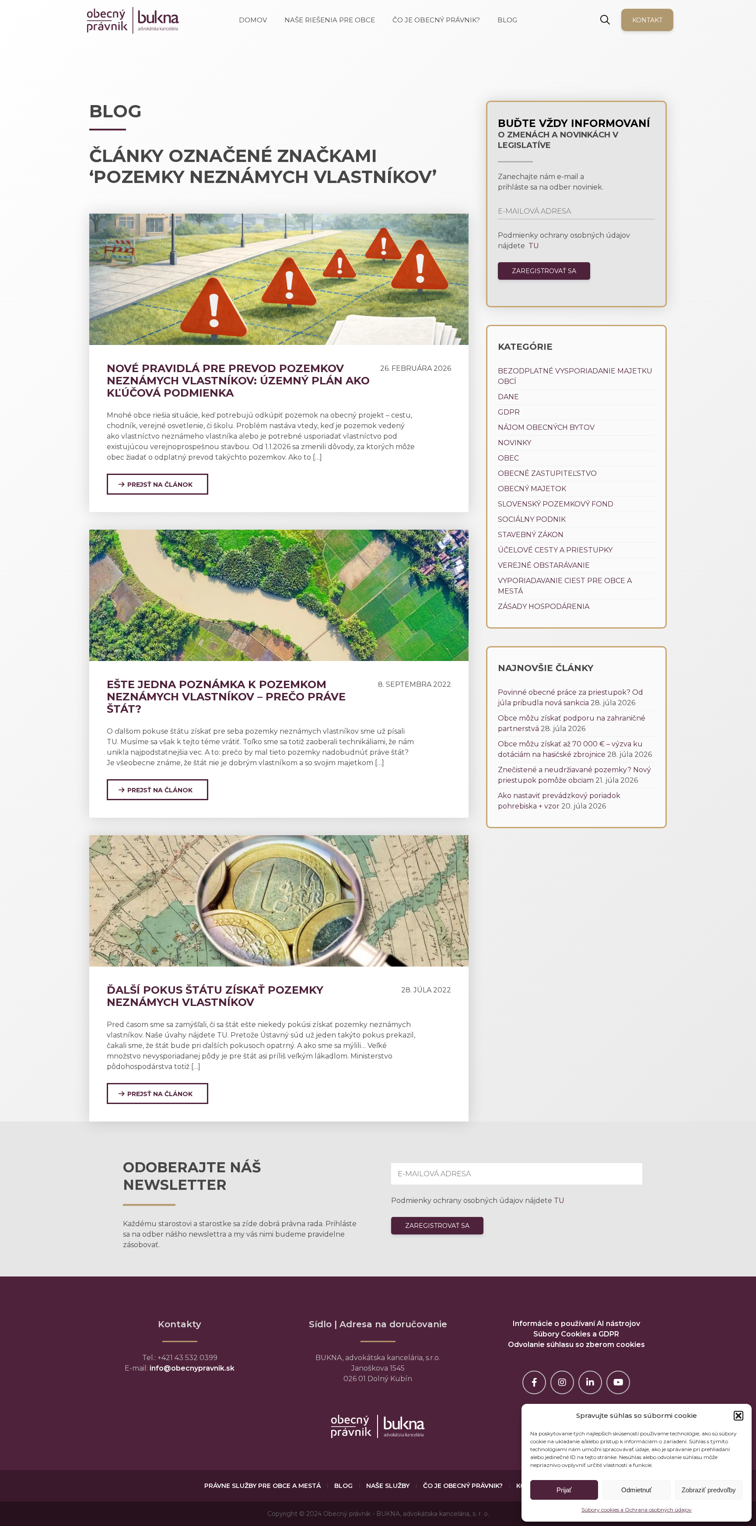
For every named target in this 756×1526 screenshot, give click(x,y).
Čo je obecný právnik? (463, 1486)
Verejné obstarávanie (544, 565)
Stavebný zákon (531, 535)
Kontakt (647, 20)
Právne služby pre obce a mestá (262, 1486)
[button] (738, 1415)
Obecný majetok (532, 489)
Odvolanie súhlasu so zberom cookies (576, 1344)
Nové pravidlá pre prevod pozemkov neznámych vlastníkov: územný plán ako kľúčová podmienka (238, 380)
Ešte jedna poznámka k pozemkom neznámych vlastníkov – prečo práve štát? (226, 696)
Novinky (514, 443)
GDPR (509, 412)
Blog (343, 1486)
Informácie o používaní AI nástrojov (576, 1323)
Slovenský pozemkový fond (555, 504)
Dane (508, 397)
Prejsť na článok (159, 485)
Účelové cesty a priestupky (555, 550)
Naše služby (388, 1486)
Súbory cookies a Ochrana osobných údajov (636, 1509)
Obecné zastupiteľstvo (547, 473)
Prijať (564, 1490)
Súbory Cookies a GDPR (576, 1334)
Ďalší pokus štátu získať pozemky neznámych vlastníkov (215, 996)
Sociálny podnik (532, 519)
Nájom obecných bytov (546, 427)
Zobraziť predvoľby (709, 1490)
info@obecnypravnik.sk (192, 1368)
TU (533, 246)
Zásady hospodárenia (543, 606)
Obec (508, 458)
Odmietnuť (636, 1490)
